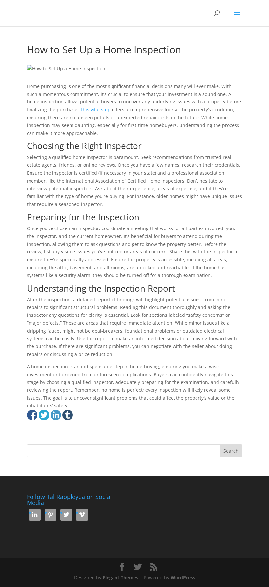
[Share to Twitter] (44, 415)
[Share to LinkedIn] (56, 415)
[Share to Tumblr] (67, 415)
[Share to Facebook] (32, 415)
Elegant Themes (120, 578)
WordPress (183, 578)
